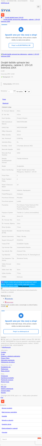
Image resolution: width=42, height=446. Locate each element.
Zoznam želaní (5, 390)
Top (2, 397)
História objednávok (7, 388)
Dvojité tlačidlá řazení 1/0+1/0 (14, 17)
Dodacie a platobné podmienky (10, 356)
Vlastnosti (5, 103)
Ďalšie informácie (23, 286)
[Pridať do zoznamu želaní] (25, 91)
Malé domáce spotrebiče (9, 412)
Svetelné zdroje (6, 424)
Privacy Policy (5, 358)
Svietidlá (4, 416)
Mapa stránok (5, 371)
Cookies (3, 352)
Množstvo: (4, 91)
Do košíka (20, 91)
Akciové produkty (7, 408)
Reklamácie (4, 369)
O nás (3, 354)
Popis (4, 99)
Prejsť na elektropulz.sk (21, 331)
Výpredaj (4, 432)
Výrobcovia (4, 376)
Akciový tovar (5, 382)
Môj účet (3, 386)
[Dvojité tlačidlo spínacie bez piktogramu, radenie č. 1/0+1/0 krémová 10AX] (21, 55)
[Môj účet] (39, 6)
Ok (2, 282)
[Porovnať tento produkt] (29, 91)
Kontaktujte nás (6, 367)
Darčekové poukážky (7, 378)
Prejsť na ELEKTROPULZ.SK (21, 45)
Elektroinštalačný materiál (9, 428)
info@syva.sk (5, 3)
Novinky (3, 392)
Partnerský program (7, 380)
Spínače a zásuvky (7, 420)
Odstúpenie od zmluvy (8, 362)
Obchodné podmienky (8, 360)
